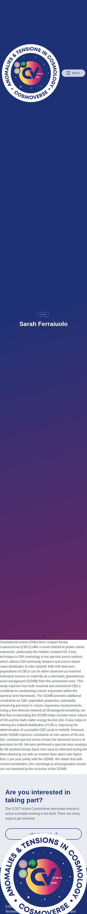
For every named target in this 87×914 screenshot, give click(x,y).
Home (43, 314)
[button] (73, 73)
